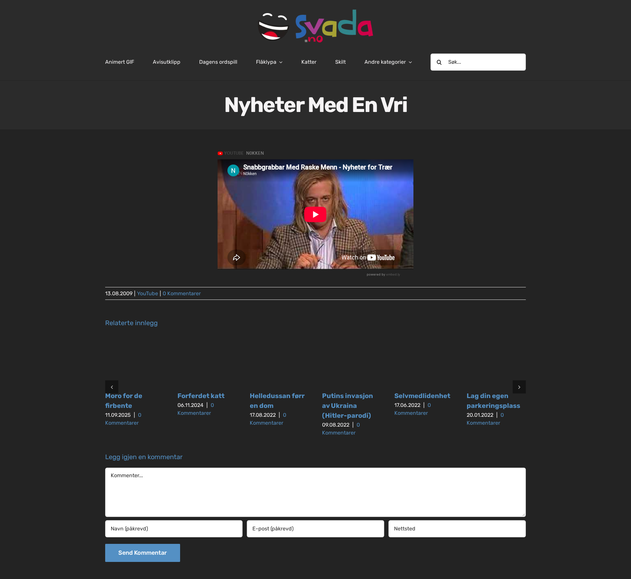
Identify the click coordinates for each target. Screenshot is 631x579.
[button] (111, 386)
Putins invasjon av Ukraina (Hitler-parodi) (347, 405)
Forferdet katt (200, 396)
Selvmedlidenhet (422, 396)
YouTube (147, 293)
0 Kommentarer (182, 293)
